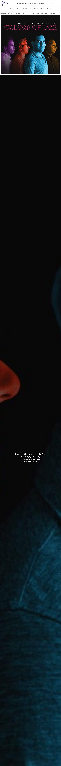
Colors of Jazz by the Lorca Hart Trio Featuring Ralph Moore (28, 13)
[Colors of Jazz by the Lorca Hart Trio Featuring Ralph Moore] (30, 44)
